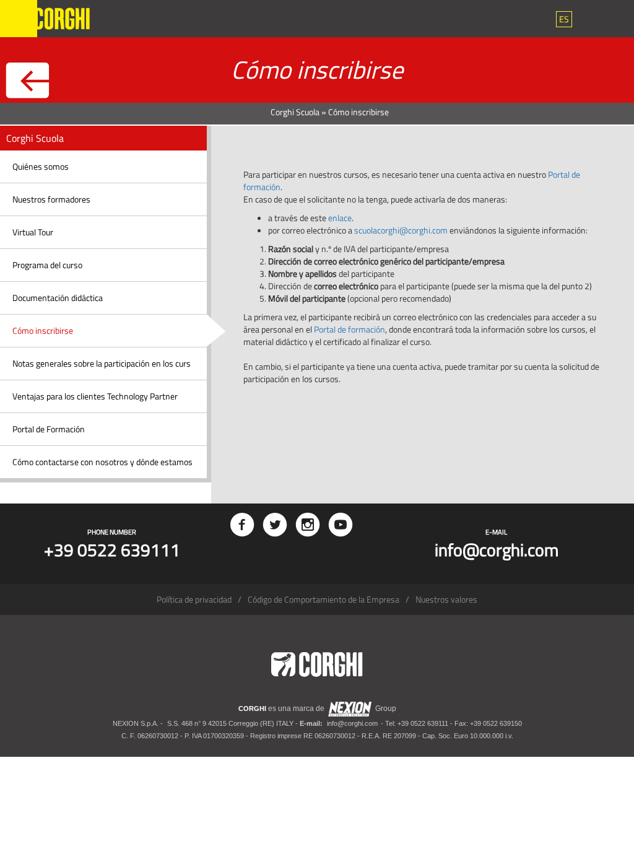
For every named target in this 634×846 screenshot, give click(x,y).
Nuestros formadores (51, 199)
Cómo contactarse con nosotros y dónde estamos (102, 461)
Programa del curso (47, 264)
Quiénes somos (40, 166)
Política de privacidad (194, 599)
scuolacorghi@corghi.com (401, 230)
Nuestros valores (446, 599)
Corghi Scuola (295, 111)
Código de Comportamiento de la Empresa (323, 599)
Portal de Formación (48, 428)
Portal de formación (349, 329)
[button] (564, 19)
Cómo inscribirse (42, 330)
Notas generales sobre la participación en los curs (101, 363)
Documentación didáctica (57, 297)
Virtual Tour (32, 231)
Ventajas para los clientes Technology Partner (95, 396)
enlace (340, 217)
